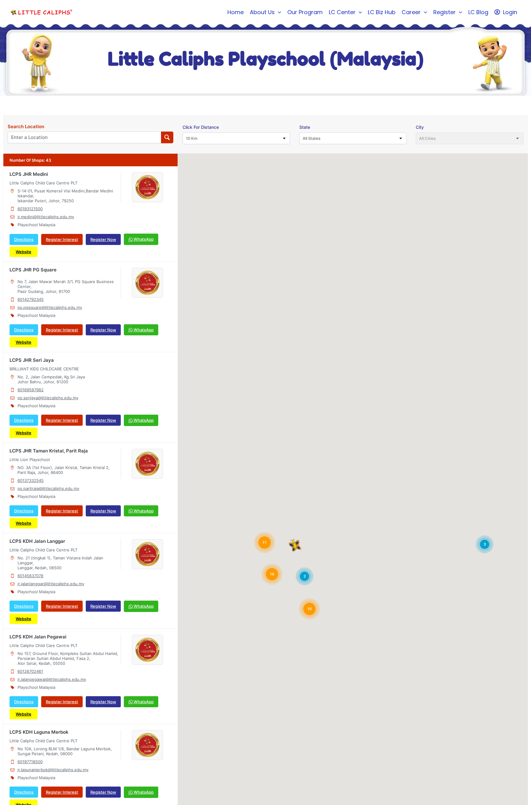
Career (411, 12)
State (304, 127)
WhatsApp (143, 239)
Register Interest (62, 239)
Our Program (305, 12)
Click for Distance (201, 127)
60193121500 (30, 208)
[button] (278, 12)
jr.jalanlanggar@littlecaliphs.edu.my (51, 583)
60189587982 (31, 389)
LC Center (342, 12)
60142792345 (31, 299)
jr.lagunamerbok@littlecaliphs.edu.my (53, 769)
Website (23, 251)
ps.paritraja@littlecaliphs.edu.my (48, 488)
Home (235, 12)
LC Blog (478, 12)
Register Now (103, 239)
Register (444, 12)
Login (510, 12)
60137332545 (31, 480)
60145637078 (30, 575)
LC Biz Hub (381, 12)
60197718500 (30, 761)
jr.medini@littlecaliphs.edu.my (46, 216)
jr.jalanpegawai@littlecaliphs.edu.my (52, 679)
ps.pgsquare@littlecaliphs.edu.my (50, 307)
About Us (262, 12)
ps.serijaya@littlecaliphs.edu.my (48, 397)
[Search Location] (167, 137)
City (420, 127)
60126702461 (30, 671)
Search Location (26, 126)
